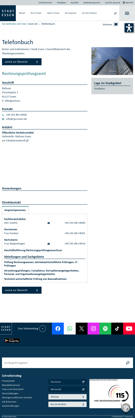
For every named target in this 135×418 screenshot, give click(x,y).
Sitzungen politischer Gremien (17, 397)
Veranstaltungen (10, 393)
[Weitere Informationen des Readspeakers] (116, 24)
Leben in (53, 12)
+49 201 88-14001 (74, 233)
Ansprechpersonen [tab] (15, 210)
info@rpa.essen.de (16, 119)
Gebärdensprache (91, 2)
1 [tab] (91, 391)
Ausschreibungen (10, 405)
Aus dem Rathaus (89, 12)
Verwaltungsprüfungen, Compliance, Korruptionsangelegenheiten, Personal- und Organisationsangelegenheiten (41, 272)
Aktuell (22, 12)
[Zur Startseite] (8, 13)
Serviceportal (70, 12)
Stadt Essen (38, 49)
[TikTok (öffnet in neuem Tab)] (117, 329)
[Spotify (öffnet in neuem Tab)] (105, 329)
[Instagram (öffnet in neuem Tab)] (93, 329)
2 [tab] (91, 395)
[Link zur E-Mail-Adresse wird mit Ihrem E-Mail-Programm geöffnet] (49, 222)
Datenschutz (118, 416)
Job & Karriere (45, 2)
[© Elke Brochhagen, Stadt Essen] (112, 61)
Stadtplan (61, 2)
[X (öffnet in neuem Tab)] (82, 329)
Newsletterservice (11, 385)
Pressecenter (8, 380)
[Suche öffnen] (115, 13)
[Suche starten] (127, 362)
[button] (128, 2)
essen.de (33, 23)
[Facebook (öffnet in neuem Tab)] (58, 329)
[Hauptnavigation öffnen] (127, 13)
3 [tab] (91, 400)
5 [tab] (91, 408)
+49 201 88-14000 (16, 114)
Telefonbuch (48, 23)
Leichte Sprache (112, 2)
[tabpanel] (111, 395)
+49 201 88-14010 (74, 243)
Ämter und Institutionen (16, 49)
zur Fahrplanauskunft (14, 140)
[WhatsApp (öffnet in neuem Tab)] (70, 329)
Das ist (35, 12)
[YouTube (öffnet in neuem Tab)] (129, 329)
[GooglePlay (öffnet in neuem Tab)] (12, 340)
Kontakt (74, 2)
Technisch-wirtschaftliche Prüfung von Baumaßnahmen (35, 279)
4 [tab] (91, 404)
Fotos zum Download (12, 389)
